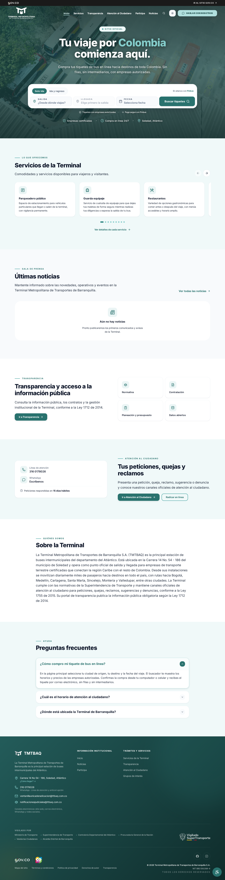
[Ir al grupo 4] (111, 222)
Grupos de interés (132, 776)
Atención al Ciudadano (119, 13)
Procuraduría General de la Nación (137, 835)
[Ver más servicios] (206, 173)
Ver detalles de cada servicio (110, 229)
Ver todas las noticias (192, 291)
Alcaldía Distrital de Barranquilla (58, 839)
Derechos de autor (90, 868)
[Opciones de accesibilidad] (217, 872)
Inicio (67, 13)
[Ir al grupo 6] (116, 222)
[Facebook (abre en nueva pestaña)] (197, 856)
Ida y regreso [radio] (56, 91)
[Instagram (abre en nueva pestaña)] (206, 856)
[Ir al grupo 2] (105, 222)
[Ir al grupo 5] (113, 222)
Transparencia (95, 13)
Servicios (79, 13)
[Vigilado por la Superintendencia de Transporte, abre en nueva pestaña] (194, 837)
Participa (140, 13)
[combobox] (53, 103)
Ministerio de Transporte (26, 835)
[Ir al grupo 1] (102, 222)
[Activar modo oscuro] (172, 13)
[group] (112, 200)
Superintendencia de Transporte (58, 835)
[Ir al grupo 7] (118, 222)
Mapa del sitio (21, 868)
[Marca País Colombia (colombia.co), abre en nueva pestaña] (38, 860)
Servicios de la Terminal (136, 758)
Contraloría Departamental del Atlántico (96, 835)
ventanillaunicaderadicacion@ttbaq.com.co (43, 795)
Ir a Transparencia (29, 416)
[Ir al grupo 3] (108, 222)
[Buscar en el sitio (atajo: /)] (164, 13)
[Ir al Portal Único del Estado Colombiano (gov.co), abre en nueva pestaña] (22, 860)
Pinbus (190, 91)
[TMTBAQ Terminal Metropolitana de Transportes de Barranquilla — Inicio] (21, 13)
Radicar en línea (175, 497)
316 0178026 (27, 787)
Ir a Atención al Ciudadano (136, 497)
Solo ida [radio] (39, 91)
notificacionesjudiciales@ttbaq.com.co (41, 802)
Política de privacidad (68, 868)
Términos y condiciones (43, 868)
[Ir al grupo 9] (124, 222)
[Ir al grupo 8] (121, 222)
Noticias (153, 13)
